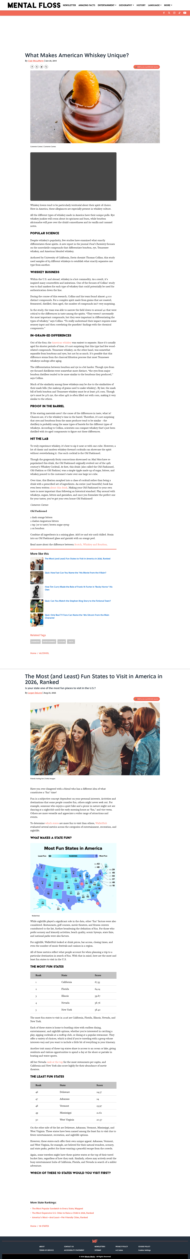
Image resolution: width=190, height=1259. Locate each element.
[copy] (46, 67)
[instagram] (174, 13)
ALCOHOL (44, 653)
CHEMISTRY (35, 641)
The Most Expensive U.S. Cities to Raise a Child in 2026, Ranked (63, 1212)
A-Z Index (119, 1250)
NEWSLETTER (69, 5)
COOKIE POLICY (144, 1246)
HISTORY (141, 5)
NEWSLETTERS (100, 1246)
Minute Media (90, 1256)
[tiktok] (179, 13)
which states (52, 823)
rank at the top (55, 1062)
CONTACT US (69, 1246)
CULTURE (61, 641)
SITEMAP (98, 1250)
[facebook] (164, 13)
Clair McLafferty (36, 60)
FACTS (71, 641)
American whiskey (61, 342)
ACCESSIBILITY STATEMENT (74, 1250)
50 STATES (44, 1225)
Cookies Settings (144, 1250)
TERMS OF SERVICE (46, 1250)
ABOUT (42, 1246)
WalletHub (101, 823)
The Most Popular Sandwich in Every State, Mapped (57, 1208)
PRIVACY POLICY (122, 1246)
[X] (169, 13)
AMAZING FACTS (86, 5)
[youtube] (184, 13)
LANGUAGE (154, 5)
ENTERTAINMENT (106, 5)
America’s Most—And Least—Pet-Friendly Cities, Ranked (60, 1217)
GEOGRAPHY (125, 5)
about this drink (58, 487)
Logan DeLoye (35, 692)
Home (33, 653)
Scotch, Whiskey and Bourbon (90, 544)
